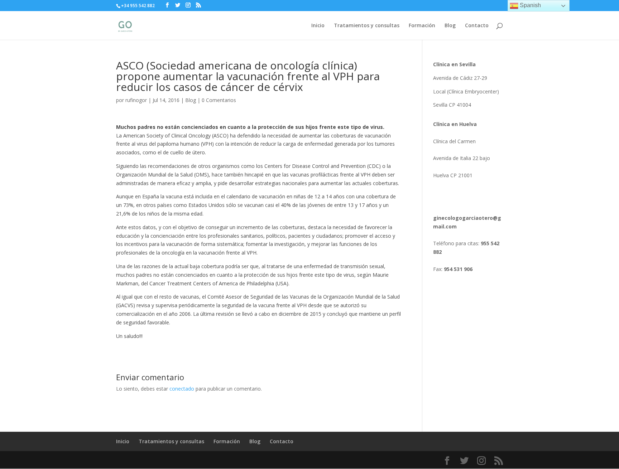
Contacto (477, 26)
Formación (422, 26)
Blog (450, 26)
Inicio (318, 26)
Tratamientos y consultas (366, 26)
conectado (181, 388)
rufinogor (136, 100)
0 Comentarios (219, 100)
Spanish (529, 5)
